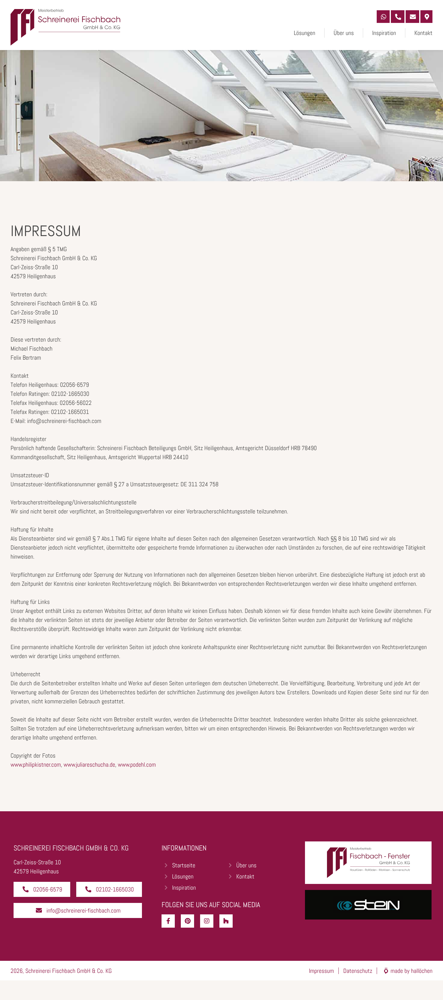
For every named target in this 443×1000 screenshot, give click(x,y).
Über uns (344, 33)
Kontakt (423, 33)
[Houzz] (226, 921)
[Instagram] (206, 921)
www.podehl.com (137, 764)
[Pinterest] (187, 921)
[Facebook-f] (168, 921)
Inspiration (384, 33)
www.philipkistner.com (36, 764)
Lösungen (304, 33)
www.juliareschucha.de (89, 764)
